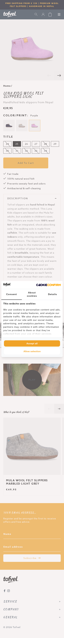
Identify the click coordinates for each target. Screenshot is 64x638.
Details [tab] (52, 294)
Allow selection (32, 351)
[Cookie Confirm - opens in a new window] (48, 285)
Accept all (32, 343)
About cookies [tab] (32, 294)
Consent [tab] (11, 294)
